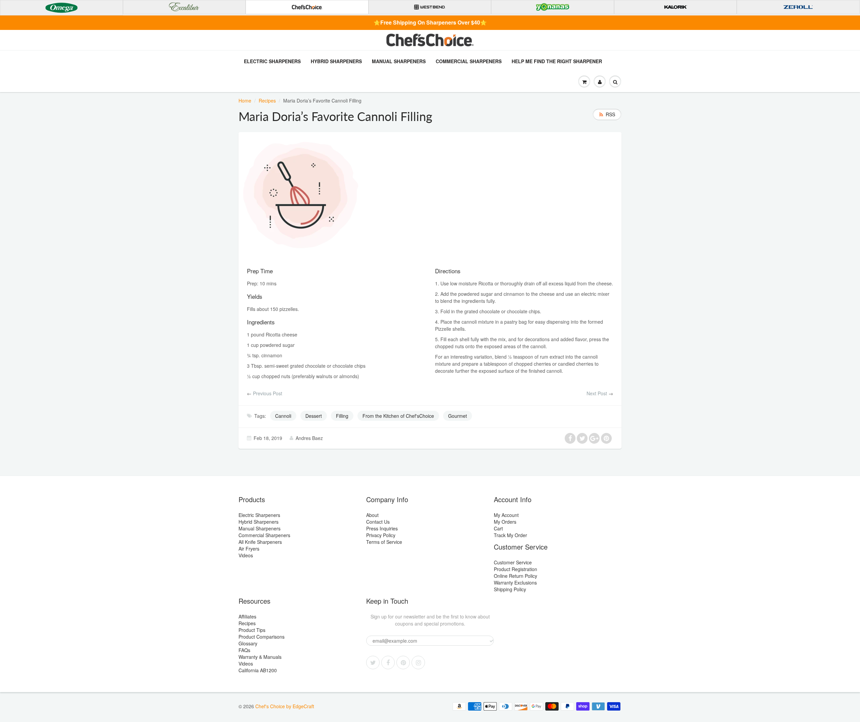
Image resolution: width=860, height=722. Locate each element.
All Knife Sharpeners (260, 541)
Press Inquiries (382, 528)
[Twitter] (373, 662)
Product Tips (252, 630)
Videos (246, 555)
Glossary (248, 643)
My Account (506, 515)
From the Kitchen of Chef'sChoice (398, 415)
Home (245, 100)
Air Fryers (249, 548)
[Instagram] (418, 662)
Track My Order (510, 535)
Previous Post (267, 393)
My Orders (505, 521)
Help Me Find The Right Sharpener (557, 61)
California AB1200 (258, 670)
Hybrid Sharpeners (336, 61)
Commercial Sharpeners (469, 61)
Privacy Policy (380, 535)
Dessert (313, 415)
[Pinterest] (403, 662)
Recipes (267, 100)
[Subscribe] (491, 641)
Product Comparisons (262, 636)
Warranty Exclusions (515, 582)
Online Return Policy (515, 575)
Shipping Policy (510, 589)
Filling (342, 415)
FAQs (244, 650)
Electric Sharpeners (272, 61)
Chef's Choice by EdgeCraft (284, 706)
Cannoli (283, 415)
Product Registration (515, 569)
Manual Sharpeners (399, 61)
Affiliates (247, 616)
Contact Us (378, 521)
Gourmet (457, 415)
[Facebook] (388, 662)
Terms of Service (384, 541)
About (372, 515)
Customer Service (513, 562)
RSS (610, 114)
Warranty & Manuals (260, 656)
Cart (498, 528)
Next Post (597, 393)
